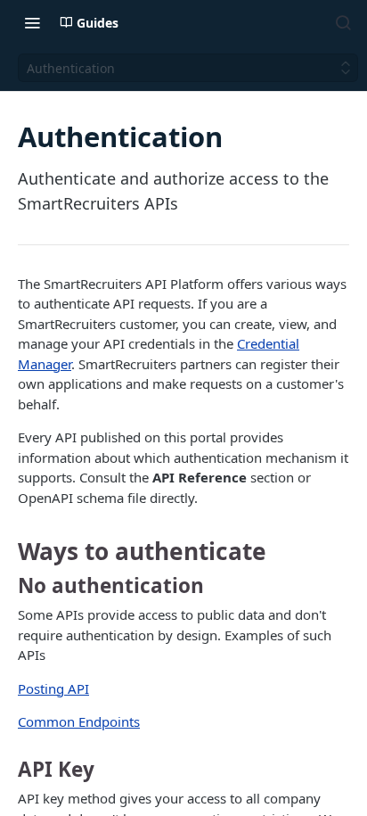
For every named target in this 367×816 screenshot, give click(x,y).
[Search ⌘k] (343, 22)
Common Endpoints (79, 721)
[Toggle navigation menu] (32, 22)
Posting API (53, 688)
